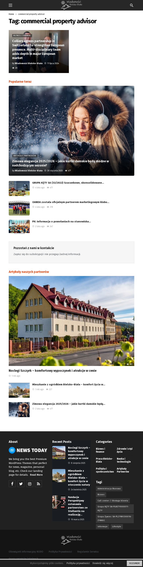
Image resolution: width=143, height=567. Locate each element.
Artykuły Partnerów (123, 470)
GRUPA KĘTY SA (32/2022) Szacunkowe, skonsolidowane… (68, 182)
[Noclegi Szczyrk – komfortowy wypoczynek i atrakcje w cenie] (71, 321)
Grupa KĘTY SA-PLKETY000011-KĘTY (113, 509)
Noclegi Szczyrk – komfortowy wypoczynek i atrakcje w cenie (52, 371)
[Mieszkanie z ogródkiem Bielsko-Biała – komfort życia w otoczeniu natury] (19, 390)
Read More (36, 474)
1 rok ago (16, 376)
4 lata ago (40, 187)
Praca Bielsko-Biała (104, 460)
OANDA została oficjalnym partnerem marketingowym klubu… (70, 202)
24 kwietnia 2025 (78, 489)
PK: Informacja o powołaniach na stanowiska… (61, 221)
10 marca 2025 (77, 519)
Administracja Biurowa (109, 489)
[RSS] (38, 483)
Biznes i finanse (100, 450)
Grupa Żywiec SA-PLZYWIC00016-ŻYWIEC (115, 518)
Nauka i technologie (124, 460)
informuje (103, 526)
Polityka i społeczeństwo (104, 470)
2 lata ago (40, 226)
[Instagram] (29, 483)
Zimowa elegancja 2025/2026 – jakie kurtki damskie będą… (68, 403)
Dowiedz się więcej (102, 563)
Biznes (101, 494)
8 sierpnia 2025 (78, 463)
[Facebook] (12, 483)
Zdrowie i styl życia (124, 450)
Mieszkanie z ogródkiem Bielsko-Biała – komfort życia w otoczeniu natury (79, 477)
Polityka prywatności (78, 563)
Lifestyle (116, 526)
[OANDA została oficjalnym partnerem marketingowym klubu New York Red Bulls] (19, 207)
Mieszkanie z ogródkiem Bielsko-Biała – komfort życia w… (68, 384)
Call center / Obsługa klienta (113, 501)
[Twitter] (20, 483)
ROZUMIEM (134, 563)
